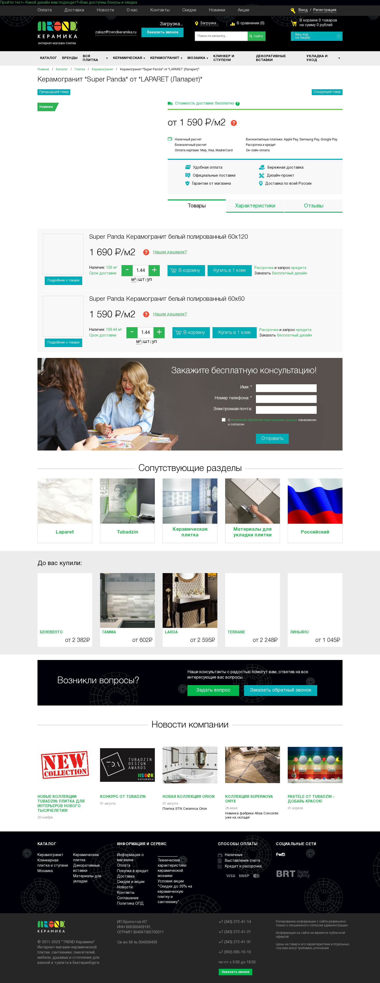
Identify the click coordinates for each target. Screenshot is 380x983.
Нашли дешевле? (170, 252)
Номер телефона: (232, 398)
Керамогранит (164, 58)
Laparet (65, 532)
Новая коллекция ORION (189, 797)
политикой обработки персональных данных (264, 420)
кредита (298, 268)
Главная (43, 69)
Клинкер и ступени (223, 58)
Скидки (189, 10)
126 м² (111, 267)
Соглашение (128, 898)
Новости (105, 10)
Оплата (44, 10)
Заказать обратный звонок (280, 690)
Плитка (79, 69)
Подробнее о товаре (63, 280)
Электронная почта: (232, 409)
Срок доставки (102, 273)
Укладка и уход (317, 58)
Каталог (48, 58)
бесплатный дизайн (289, 273)
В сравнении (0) (250, 23)
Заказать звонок (162, 32)
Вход (303, 10)
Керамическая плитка (190, 532)
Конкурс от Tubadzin (123, 797)
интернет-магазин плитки (57, 43)
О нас (132, 10)
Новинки (217, 10)
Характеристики (255, 206)
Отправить (272, 439)
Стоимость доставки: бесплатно (207, 104)
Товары (197, 206)
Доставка (74, 10)
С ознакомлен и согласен (272, 422)
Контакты (160, 10)
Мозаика (196, 58)
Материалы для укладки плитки (252, 532)
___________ (168, 855)
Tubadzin (127, 532)
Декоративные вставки (271, 58)
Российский (315, 532)
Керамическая (127, 58)
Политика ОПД (130, 903)
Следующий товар (327, 92)
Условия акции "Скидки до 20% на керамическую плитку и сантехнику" (175, 892)
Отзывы (313, 206)
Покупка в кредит (133, 871)
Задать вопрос (213, 690)
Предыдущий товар (54, 92)
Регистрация (324, 10)
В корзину (189, 270)
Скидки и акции (131, 882)
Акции (243, 10)
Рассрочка (263, 268)
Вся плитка (90, 58)
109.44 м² (114, 330)
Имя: (244, 387)
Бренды (70, 58)
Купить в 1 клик (230, 270)
